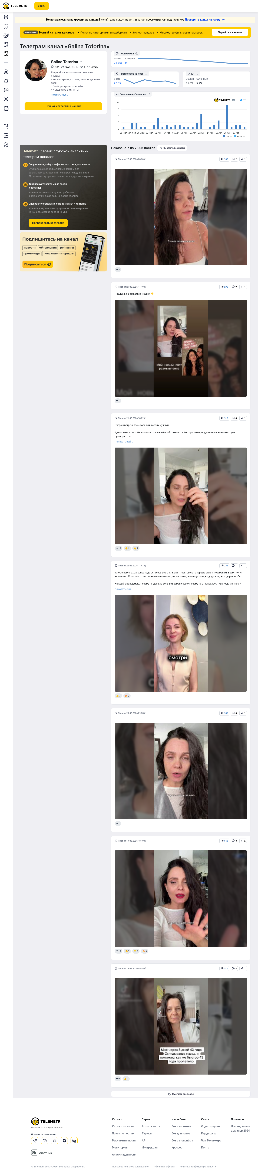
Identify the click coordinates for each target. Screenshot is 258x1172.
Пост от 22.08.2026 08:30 (131, 159)
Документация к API (6, 135)
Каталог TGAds (6, 71)
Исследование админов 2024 (240, 1128)
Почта (205, 1147)
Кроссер (176, 1147)
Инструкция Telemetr (6, 126)
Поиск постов (6, 44)
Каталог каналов (6, 16)
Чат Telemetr (6, 144)
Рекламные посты (6, 53)
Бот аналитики (6, 108)
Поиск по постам (123, 1133)
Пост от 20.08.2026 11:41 (131, 565)
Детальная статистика (6, 90)
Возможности (151, 1126)
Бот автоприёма (182, 1140)
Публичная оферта (164, 1166)
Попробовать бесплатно (48, 223)
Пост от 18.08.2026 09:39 (131, 968)
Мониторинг (6, 80)
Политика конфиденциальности (197, 1166)
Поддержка (209, 1133)
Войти (41, 5)
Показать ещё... (59, 94)
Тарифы (147, 1133)
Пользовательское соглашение (130, 1166)
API (144, 1140)
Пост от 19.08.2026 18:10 (131, 840)
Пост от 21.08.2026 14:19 (131, 286)
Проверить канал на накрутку (205, 19)
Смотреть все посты (174, 148)
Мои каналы (6, 35)
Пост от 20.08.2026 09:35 (131, 713)
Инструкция (150, 1147)
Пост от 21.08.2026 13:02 (131, 418)
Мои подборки (6, 26)
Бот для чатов (180, 1133)
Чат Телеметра (211, 1140)
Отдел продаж (210, 1126)
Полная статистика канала (63, 106)
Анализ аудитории (6, 99)
